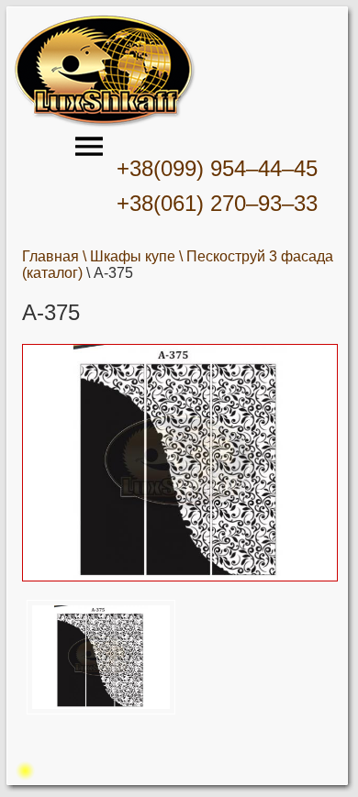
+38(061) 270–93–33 (217, 203)
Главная (50, 256)
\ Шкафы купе (129, 256)
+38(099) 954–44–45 (217, 168)
